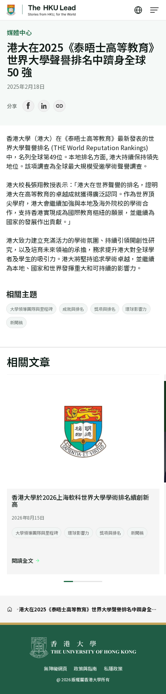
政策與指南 (85, 668)
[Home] (9, 609)
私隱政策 (113, 668)
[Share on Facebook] (28, 106)
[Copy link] (59, 106)
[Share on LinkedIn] (44, 106)
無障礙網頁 (55, 668)
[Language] (138, 10)
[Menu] (155, 10)
